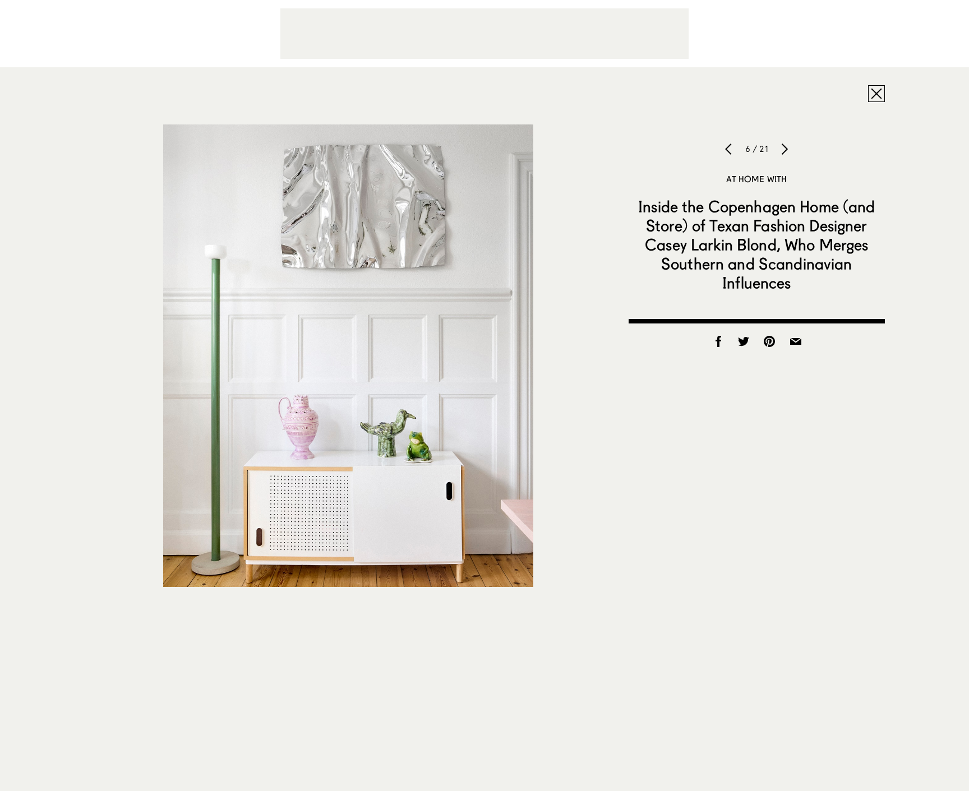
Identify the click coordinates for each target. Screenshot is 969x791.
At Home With (756, 179)
